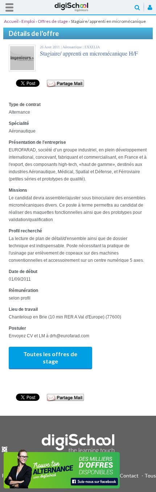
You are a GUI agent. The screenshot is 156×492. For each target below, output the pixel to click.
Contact (129, 475)
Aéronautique (72, 47)
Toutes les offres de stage (50, 357)
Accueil (78, 7)
